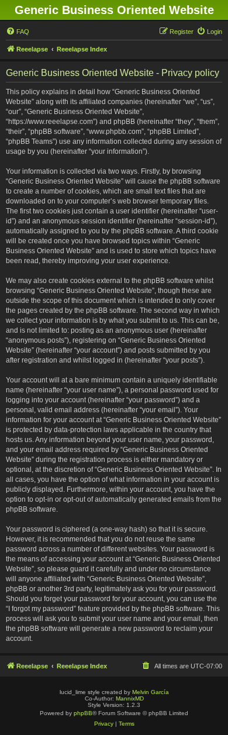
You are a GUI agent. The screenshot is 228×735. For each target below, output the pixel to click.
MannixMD (130, 698)
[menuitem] (17, 32)
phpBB (83, 713)
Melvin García (150, 692)
